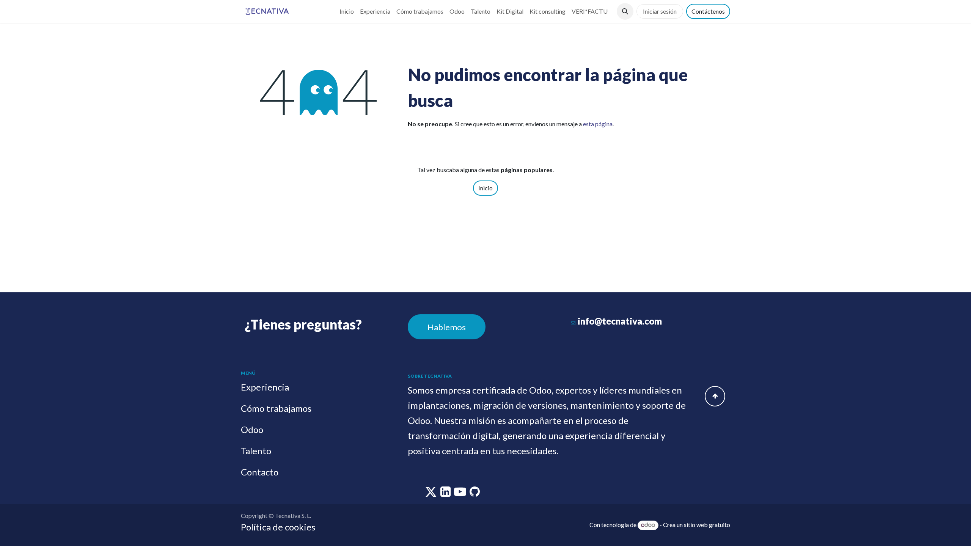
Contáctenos (708, 11)
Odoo (252, 429)
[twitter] (431, 493)
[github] (475, 493)
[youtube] (460, 493)
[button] (625, 11)
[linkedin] (446, 493)
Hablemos (446, 327)
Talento (256, 450)
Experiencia (265, 386)
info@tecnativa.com (620, 320)
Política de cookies (278, 526)
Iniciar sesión (660, 11)
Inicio (485, 187)
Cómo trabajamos (276, 408)
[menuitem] (346, 11)
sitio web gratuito (707, 524)
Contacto (259, 471)
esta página (598, 123)
